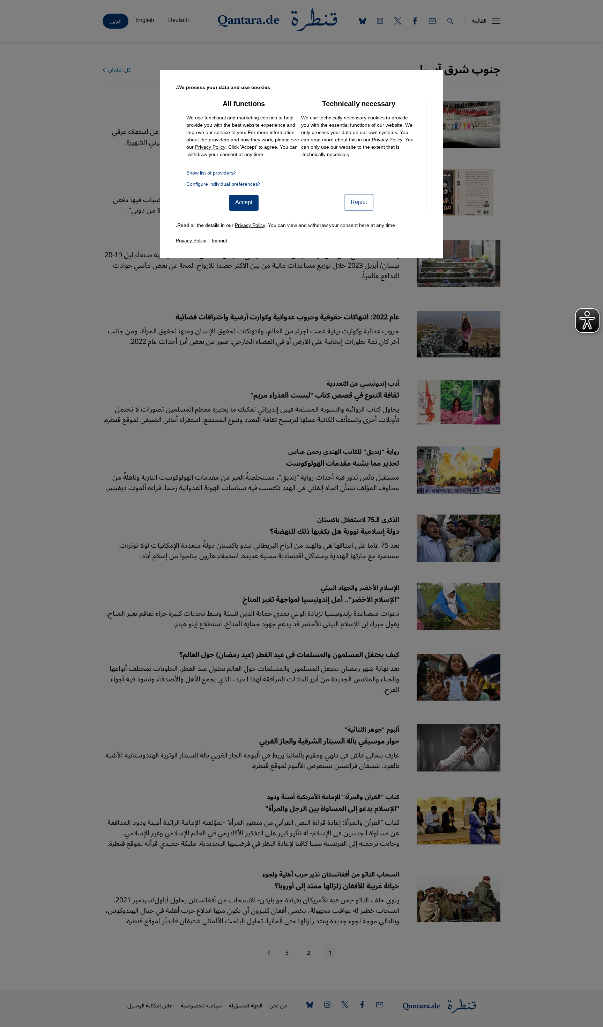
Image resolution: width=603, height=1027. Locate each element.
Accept (243, 202)
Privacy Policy (387, 140)
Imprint (219, 241)
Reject (359, 202)
